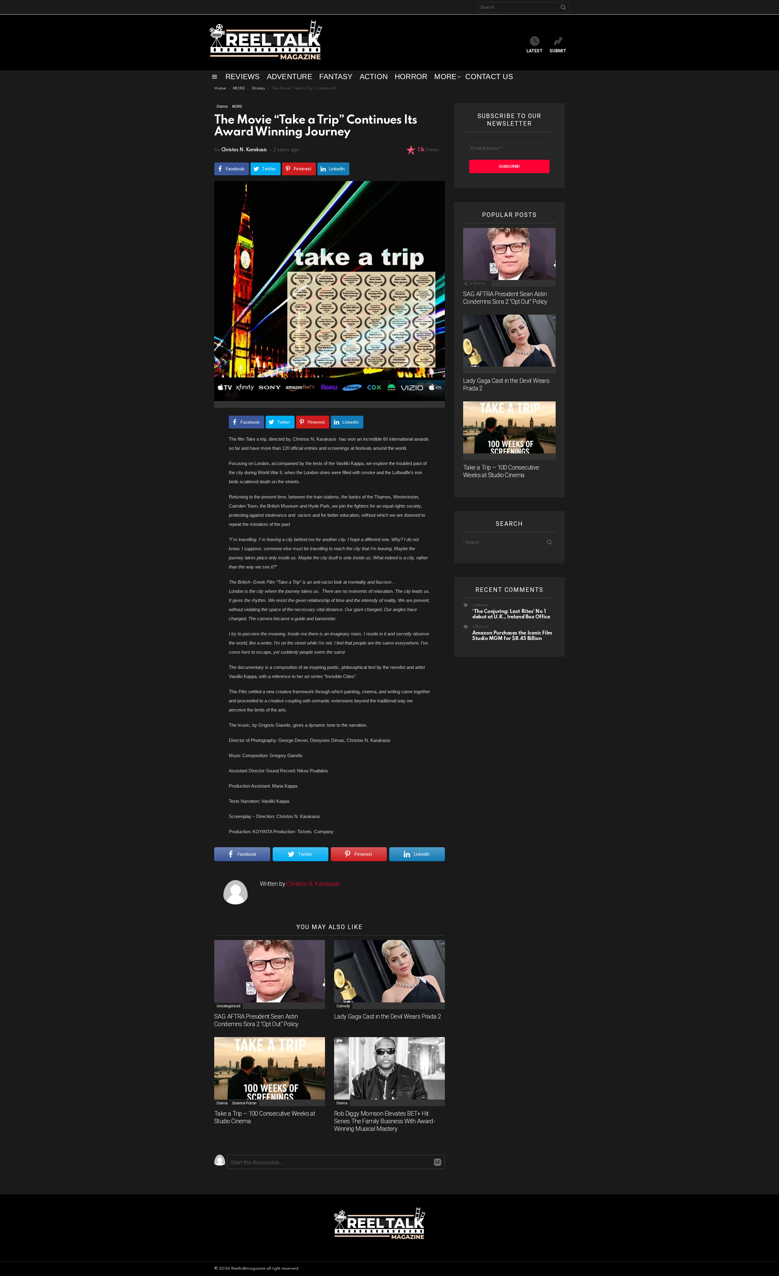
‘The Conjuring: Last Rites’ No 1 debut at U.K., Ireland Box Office (511, 614)
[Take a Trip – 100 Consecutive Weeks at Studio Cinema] (269, 1071)
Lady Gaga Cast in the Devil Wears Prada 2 (387, 1016)
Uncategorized (228, 1006)
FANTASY (336, 76)
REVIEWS (242, 76)
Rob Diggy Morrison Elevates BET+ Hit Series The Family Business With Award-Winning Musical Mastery (384, 1121)
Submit (558, 50)
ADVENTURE (289, 76)
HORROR (411, 76)
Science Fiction (244, 1103)
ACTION (374, 76)
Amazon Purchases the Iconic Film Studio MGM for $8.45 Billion (512, 636)
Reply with (437, 1162)
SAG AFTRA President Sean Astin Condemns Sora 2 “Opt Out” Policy (256, 1020)
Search (563, 7)
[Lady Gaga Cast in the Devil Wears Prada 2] (389, 974)
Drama (222, 1103)
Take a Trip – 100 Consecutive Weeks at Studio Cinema (501, 471)
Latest (534, 50)
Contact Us (489, 76)
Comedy (343, 1006)
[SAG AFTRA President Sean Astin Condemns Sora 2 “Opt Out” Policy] (269, 974)
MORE (445, 76)
